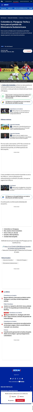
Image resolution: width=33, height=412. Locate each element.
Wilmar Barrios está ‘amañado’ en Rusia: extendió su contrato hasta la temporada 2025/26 (20, 112)
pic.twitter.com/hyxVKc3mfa (16, 248)
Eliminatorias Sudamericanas (10, 263)
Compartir (28, 51)
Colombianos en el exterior (16, 109)
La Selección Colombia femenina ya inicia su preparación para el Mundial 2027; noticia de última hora (20, 128)
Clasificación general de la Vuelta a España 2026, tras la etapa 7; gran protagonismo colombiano (17, 333)
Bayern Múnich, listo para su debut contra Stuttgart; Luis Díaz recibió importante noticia (17, 299)
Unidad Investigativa (24, 1)
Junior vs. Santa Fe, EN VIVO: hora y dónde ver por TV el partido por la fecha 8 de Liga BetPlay (17, 307)
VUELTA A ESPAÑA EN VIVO (20, 8)
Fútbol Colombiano (8, 304)
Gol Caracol (15, 1)
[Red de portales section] (30, 387)
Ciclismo (6, 330)
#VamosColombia (25, 246)
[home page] (2, 1)
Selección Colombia (12, 17)
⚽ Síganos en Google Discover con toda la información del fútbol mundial (17, 102)
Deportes (14, 396)
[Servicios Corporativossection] (30, 390)
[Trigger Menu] (2, 5)
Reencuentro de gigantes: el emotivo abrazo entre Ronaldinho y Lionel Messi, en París (20, 189)
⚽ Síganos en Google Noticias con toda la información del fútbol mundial (17, 197)
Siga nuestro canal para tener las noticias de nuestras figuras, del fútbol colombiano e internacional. (18, 96)
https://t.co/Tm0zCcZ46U (12, 246)
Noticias (22, 396)
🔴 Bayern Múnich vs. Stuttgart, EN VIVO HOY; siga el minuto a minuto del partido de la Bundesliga (17, 316)
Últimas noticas (8, 1)
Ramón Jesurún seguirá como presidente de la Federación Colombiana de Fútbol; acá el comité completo (20, 137)
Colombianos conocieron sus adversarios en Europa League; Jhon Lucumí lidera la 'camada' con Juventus (17, 325)
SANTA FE (10, 8)
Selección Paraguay (21, 260)
